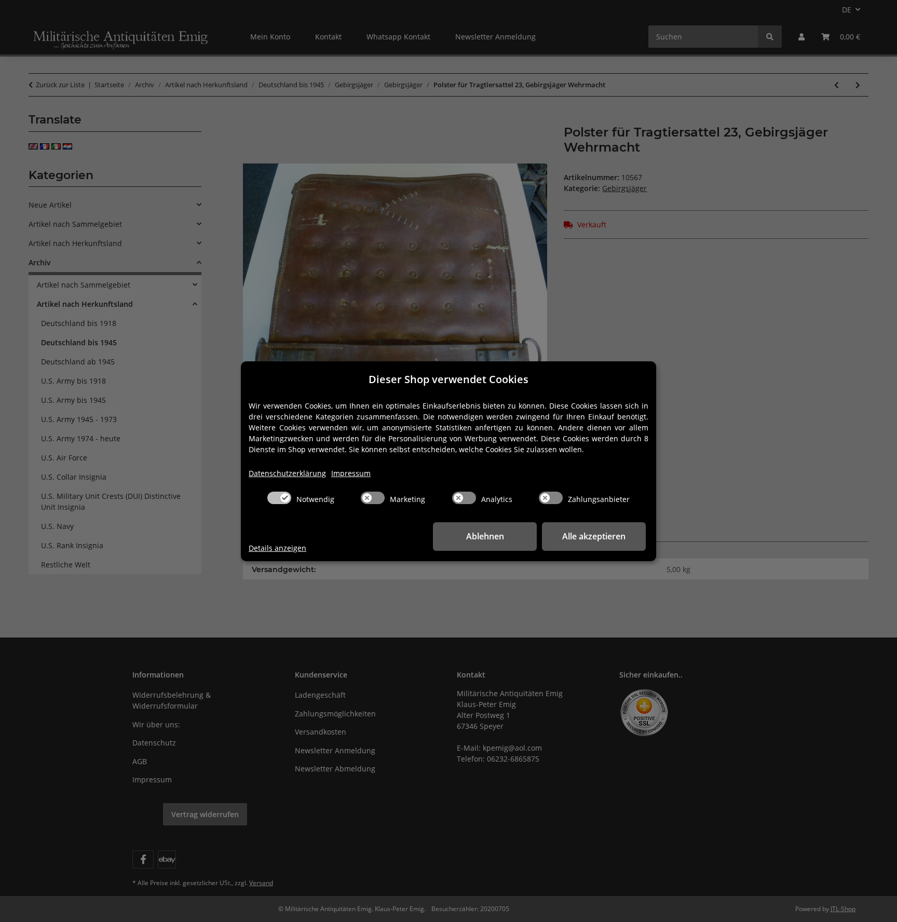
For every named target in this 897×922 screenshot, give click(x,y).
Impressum (351, 473)
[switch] (279, 498)
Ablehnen (485, 536)
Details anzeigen (277, 548)
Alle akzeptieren (594, 536)
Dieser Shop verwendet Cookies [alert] (448, 379)
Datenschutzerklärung (287, 473)
